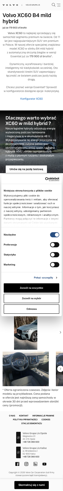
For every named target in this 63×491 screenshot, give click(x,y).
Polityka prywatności (25, 419)
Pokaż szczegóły (43, 277)
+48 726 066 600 (31, 442)
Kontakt (23, 415)
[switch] (54, 244)
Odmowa (31, 309)
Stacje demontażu (31, 423)
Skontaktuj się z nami (31, 485)
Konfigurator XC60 (31, 98)
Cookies (46, 419)
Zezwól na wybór (31, 298)
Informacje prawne (43, 415)
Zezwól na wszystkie (31, 287)
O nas (12, 415)
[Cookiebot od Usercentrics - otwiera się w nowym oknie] (45, 179)
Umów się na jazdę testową (26, 169)
